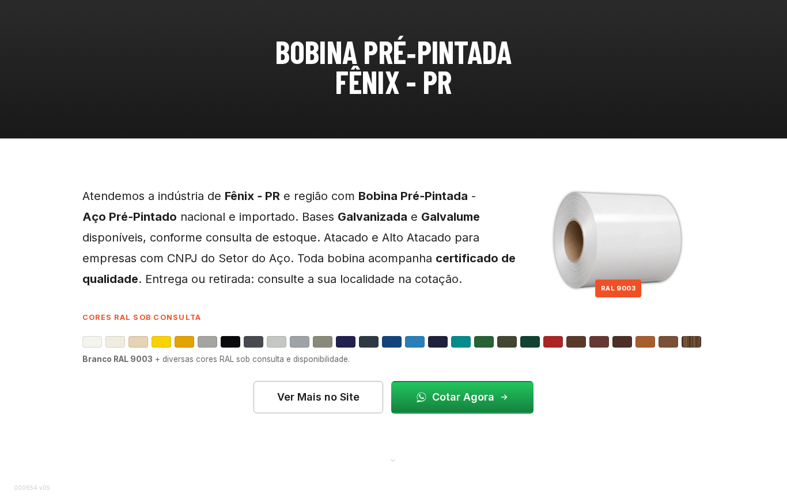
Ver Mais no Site (318, 397)
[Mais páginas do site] (393, 459)
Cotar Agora (463, 397)
